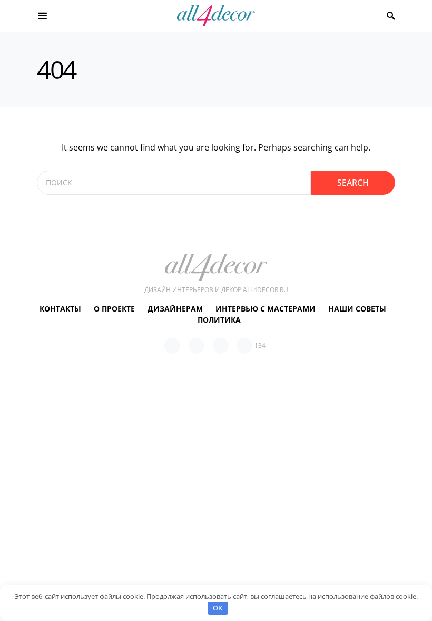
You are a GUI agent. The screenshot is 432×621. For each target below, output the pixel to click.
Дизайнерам (175, 309)
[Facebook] (172, 346)
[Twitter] (196, 346)
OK (217, 608)
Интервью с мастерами (265, 309)
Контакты (60, 309)
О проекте (114, 309)
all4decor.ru (265, 289)
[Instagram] (221, 346)
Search (353, 182)
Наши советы (357, 309)
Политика (219, 320)
